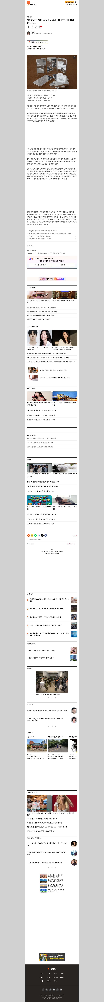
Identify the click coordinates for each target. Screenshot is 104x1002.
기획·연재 (29, 733)
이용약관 (45, 995)
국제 (62, 973)
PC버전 (62, 995)
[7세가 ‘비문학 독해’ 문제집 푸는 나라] (74, 719)
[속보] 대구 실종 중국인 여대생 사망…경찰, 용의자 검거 (43, 231)
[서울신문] (32, 3)
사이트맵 (58, 995)
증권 (31, 17)
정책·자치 (41, 977)
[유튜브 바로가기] (50, 989)
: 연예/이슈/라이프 (33, 838)
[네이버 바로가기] (57, 989)
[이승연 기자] (28, 33)
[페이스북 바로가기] (43, 989)
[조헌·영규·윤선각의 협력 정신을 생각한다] (74, 710)
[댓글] (40, 27)
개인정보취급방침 (51, 995)
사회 (48, 973)
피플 (42, 981)
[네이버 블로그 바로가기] (61, 989)
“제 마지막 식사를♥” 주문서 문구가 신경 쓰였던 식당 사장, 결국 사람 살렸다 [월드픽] (50, 233)
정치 (42, 973)
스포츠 (48, 981)
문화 (48, 977)
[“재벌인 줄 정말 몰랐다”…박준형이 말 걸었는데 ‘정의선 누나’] (74, 862)
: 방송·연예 (32, 792)
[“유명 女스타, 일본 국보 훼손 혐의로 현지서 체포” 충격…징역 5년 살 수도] (74, 844)
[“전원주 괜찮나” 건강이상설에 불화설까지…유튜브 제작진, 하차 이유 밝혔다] (74, 853)
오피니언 (29, 704)
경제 (28, 17)
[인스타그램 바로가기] (53, 989)
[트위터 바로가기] (46, 989)
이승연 (32, 32)
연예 (55, 981)
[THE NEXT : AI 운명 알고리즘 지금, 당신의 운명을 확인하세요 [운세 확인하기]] (52, 279)
